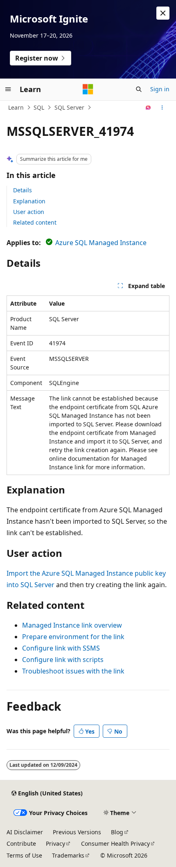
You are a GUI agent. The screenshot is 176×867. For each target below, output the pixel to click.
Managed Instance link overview (72, 625)
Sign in (159, 89)
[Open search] (139, 89)
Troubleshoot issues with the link (73, 671)
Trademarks (68, 855)
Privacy (55, 843)
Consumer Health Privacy (115, 843)
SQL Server (69, 107)
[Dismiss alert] (162, 13)
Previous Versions (77, 832)
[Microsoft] (88, 89)
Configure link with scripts (63, 659)
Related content (34, 222)
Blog (117, 832)
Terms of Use (24, 855)
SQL (39, 107)
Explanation (29, 201)
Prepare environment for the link (73, 636)
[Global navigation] (8, 89)
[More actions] (162, 107)
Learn (16, 107)
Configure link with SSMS (61, 648)
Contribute (21, 843)
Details (22, 190)
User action (28, 212)
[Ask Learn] (148, 107)
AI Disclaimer (25, 832)
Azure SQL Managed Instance (101, 242)
